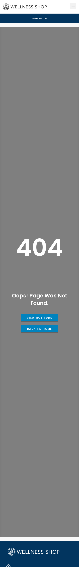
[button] (73, 6)
